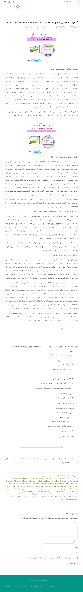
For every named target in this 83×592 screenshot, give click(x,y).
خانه (78, 1)
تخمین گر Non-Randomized (28, 491)
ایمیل (75, 547)
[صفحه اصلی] (13, 6)
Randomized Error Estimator (40, 484)
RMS (71, 484)
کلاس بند (54, 497)
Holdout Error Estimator (37, 481)
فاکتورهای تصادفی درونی (65, 497)
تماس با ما (6, 586)
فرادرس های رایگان (20, 586)
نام (76, 542)
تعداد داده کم (48, 494)
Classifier (41, 479)
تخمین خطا (30, 489)
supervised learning (65, 486)
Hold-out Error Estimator (21, 481)
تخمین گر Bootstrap (20, 489)
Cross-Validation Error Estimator (55, 479)
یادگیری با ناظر (65, 499)
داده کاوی (47, 27)
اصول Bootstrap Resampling (25, 486)
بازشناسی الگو (12, 486)
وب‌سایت (74, 552)
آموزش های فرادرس (36, 586)
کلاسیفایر (41, 497)
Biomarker (16, 479)
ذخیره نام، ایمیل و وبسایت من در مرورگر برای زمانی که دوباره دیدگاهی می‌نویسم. (47, 558)
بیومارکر (37, 489)
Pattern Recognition (24, 484)
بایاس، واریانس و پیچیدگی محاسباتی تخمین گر (62, 489)
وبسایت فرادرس (68, 1)
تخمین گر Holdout (61, 491)
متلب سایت (39, 27)
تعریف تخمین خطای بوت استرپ (20, 494)
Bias (11, 479)
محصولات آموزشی (29, 27)
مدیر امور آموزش (61, 27)
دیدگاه (75, 523)
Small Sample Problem (52, 486)
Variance (75, 486)
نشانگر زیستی (26, 497)
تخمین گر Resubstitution (61, 494)
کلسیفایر (34, 497)
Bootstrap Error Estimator (29, 479)
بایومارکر (43, 489)
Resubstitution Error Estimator (59, 484)
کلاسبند (47, 497)
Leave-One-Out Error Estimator (56, 481)
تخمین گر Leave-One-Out (46, 491)
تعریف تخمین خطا (37, 494)
